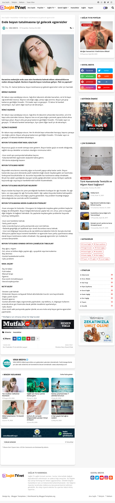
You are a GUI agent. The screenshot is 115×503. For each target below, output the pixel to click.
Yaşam (90, 8)
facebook (89, 70)
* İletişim (100, 496)
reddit (106, 76)
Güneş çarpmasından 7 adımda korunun (60, 395)
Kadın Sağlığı (87, 255)
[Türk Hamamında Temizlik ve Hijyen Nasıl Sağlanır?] (96, 161)
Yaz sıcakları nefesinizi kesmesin (10, 395)
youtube (106, 87)
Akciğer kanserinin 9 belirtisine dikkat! (95, 51)
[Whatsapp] (24, 338)
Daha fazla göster (66, 374)
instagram (89, 87)
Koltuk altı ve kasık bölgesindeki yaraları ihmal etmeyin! (37, 418)
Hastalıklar (75, 8)
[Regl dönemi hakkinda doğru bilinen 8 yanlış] (84, 206)
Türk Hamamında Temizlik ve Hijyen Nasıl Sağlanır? (96, 183)
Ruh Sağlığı (99, 255)
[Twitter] (19, 338)
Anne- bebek (97, 279)
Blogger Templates (18, 496)
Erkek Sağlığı (101, 248)
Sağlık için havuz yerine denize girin (36, 395)
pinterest (89, 82)
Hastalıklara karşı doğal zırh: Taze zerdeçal (101, 214)
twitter (106, 70)
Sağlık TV (50, 8)
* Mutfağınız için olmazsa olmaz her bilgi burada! (21, 317)
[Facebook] (15, 338)
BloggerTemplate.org (47, 496)
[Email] (33, 338)
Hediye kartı (95, 193)
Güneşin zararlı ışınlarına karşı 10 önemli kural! (101, 224)
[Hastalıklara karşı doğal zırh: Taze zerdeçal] (84, 216)
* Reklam (108, 496)
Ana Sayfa (6, 2)
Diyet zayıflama (100, 244)
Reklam (22, 2)
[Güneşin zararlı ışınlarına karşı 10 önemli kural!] (84, 226)
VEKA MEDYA (19, 359)
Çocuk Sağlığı (104, 259)
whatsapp (89, 76)
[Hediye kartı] (84, 196)
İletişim (14, 2)
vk (106, 82)
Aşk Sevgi (97, 283)
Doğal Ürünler (87, 248)
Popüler (40, 8)
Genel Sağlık (62, 8)
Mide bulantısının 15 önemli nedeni (13, 417)
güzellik (97, 306)
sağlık (94, 259)
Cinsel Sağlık (87, 244)
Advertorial (97, 275)
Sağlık (83, 8)
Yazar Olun (30, 2)
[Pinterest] (28, 338)
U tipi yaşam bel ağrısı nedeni (59, 417)
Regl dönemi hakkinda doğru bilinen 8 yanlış (100, 204)
